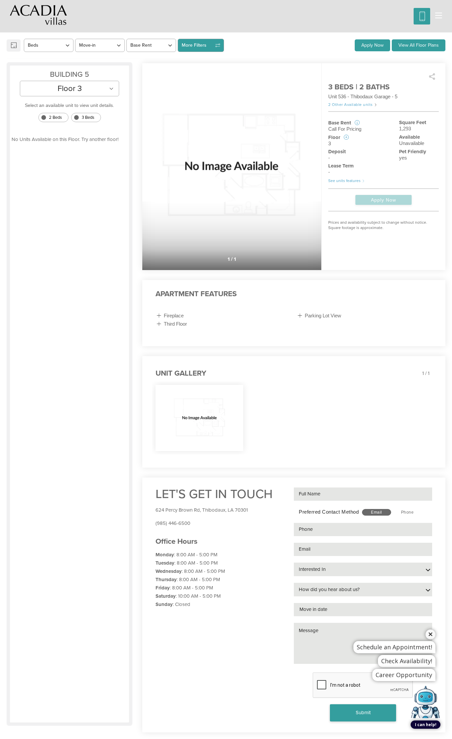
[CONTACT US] (422, 16)
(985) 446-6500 (173, 523)
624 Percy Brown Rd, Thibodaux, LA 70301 (202, 510)
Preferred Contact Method (329, 512)
